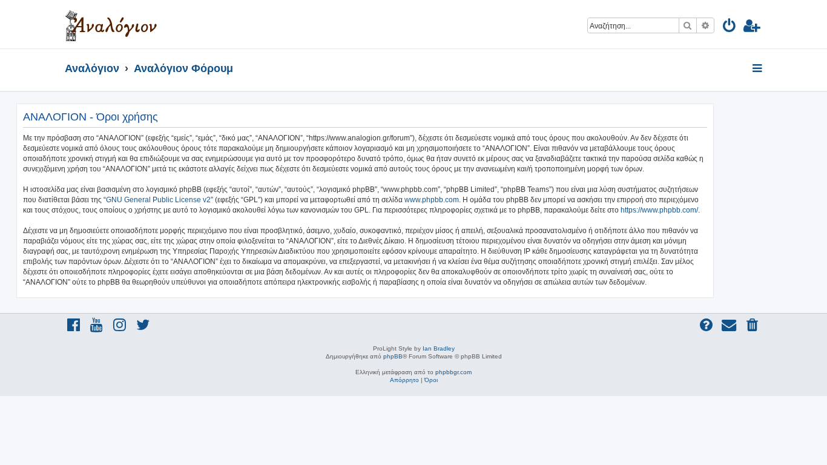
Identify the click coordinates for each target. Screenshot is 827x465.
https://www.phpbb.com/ (659, 210)
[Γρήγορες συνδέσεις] (758, 69)
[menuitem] (729, 27)
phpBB (393, 356)
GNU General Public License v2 (158, 200)
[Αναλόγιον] (111, 24)
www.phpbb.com (431, 200)
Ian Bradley (439, 348)
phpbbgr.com (453, 372)
